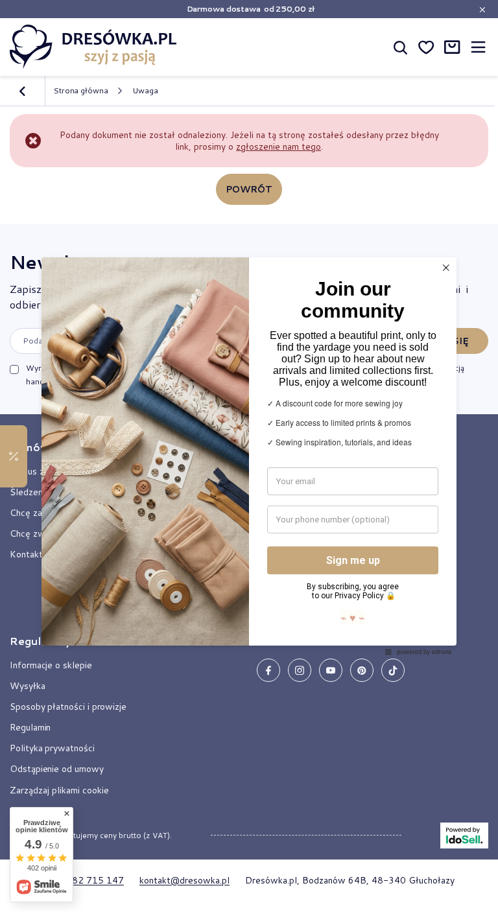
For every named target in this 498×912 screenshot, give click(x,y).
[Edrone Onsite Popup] (249, 456)
